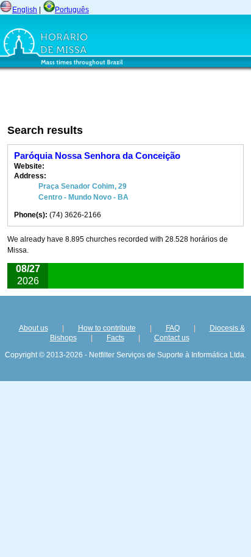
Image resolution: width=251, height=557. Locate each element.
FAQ (173, 328)
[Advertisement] (89, 98)
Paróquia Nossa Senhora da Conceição (97, 155)
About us (33, 328)
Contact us (171, 338)
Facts (115, 338)
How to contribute (107, 328)
